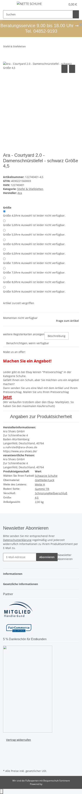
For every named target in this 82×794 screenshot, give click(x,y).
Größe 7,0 (34, 263)
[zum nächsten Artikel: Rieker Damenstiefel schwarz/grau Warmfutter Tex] (36, 47)
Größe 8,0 (34, 282)
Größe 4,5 (34, 215)
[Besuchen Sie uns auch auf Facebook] (6, 746)
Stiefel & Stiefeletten (30, 189)
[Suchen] (76, 14)
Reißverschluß (58, 493)
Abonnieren (47, 557)
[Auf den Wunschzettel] (72, 69)
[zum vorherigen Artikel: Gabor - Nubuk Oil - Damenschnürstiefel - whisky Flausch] (29, 47)
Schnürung (42, 493)
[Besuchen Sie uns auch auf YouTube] (6, 751)
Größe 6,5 (34, 253)
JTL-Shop (47, 784)
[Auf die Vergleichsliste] (64, 69)
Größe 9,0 (34, 291)
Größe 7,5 (34, 272)
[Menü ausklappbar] (8, 4)
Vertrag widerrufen (18, 740)
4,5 (37, 497)
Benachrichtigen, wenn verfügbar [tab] (27, 343)
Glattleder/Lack (44, 480)
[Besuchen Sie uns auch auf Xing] (6, 759)
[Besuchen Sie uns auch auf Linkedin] (6, 764)
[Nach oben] (1, 791)
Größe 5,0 (34, 225)
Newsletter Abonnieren (65, 557)
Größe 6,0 (34, 244)
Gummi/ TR (42, 489)
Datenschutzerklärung (17, 540)
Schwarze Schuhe (46, 476)
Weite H (40, 484)
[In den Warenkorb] (6, 60)
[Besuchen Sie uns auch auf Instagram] (6, 755)
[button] (59, 4)
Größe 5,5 (34, 234)
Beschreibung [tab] (56, 336)
